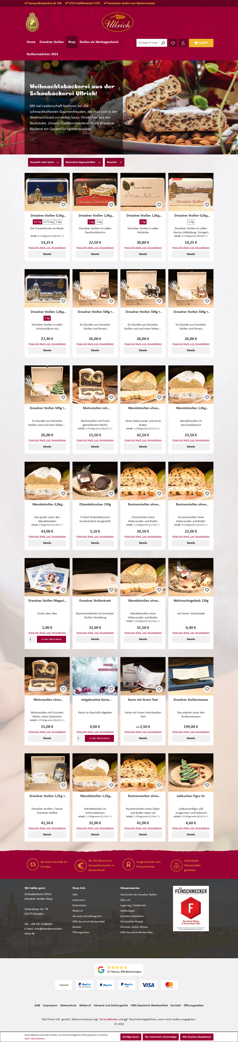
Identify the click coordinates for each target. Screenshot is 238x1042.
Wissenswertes (130, 888)
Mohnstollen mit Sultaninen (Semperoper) (95, 408)
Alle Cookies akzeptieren (196, 1037)
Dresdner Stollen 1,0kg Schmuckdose (47, 312)
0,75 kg (48, 222)
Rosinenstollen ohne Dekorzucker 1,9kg (143, 796)
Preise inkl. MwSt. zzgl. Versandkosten (47, 248)
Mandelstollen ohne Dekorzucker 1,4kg (143, 601)
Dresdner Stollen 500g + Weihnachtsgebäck (191, 312)
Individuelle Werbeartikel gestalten (192, 865)
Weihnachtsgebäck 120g (191, 601)
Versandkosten (108, 1019)
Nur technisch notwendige (160, 1037)
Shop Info (78, 888)
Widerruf (77, 911)
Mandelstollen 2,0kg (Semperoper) (47, 504)
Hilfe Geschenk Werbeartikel (88, 921)
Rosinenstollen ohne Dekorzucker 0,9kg (191, 504)
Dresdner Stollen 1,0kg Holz (142, 216)
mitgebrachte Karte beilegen (95, 700)
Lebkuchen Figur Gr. (191, 796)
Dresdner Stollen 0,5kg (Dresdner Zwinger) (190, 216)
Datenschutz (79, 905)
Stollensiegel (127, 911)
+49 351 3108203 (41, 924)
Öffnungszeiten (80, 932)
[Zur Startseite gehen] (117, 22)
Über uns (125, 900)
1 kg (58, 222)
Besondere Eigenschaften (81, 162)
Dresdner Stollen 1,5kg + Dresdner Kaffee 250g (47, 796)
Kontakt (76, 927)
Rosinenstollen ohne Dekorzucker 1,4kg (143, 504)
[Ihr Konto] (183, 43)
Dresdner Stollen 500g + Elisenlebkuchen (95, 312)
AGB (74, 894)
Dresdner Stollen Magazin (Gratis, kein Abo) (47, 601)
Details (47, 254)
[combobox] (147, 43)
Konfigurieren (131, 1037)
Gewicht (112, 162)
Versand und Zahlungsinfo (87, 916)
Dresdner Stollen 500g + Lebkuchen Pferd (143, 312)
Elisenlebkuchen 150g (95, 504)
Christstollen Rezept (131, 921)
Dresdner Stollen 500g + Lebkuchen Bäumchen (47, 408)
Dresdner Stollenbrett (95, 601)
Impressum (78, 900)
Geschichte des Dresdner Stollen (138, 894)
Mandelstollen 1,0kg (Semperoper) (191, 408)
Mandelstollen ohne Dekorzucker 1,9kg (143, 408)
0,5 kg (37, 222)
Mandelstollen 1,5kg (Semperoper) (95, 796)
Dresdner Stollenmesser (191, 700)
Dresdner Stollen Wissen (134, 927)
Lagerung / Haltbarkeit (133, 905)
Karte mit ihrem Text (143, 700)
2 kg (99, 222)
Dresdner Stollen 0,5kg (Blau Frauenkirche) (47, 216)
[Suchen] (163, 43)
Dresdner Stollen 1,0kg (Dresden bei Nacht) (95, 216)
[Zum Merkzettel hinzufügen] (63, 204)
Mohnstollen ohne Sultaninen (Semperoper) (47, 700)
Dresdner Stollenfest (131, 916)
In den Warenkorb (51, 639)
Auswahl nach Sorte (42, 162)
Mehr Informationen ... (36, 1038)
